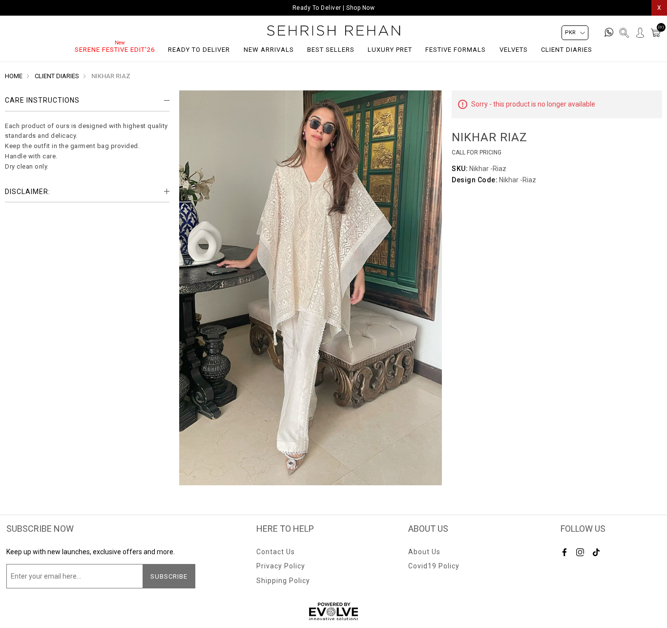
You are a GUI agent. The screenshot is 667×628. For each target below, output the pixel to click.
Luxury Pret (390, 49)
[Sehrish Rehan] (334, 30)
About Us (424, 552)
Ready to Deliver (199, 49)
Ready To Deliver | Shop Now (333, 7)
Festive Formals (455, 49)
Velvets (514, 49)
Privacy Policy (280, 566)
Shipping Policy (283, 581)
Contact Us (275, 552)
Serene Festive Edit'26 (115, 49)
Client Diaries (566, 49)
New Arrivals (269, 49)
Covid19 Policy (433, 566)
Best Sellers (330, 49)
